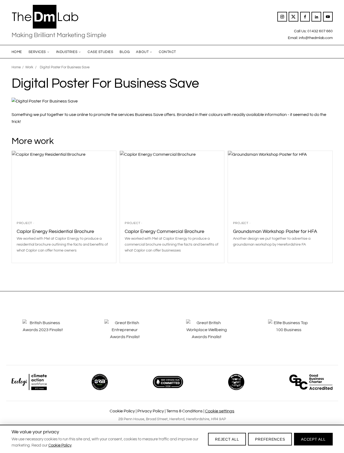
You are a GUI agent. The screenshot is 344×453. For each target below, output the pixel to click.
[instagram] (282, 17)
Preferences (270, 439)
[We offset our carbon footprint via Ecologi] (29, 382)
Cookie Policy (122, 411)
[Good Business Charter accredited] (311, 382)
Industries (66, 52)
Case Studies (100, 52)
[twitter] (293, 17)
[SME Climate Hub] (168, 382)
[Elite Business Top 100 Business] (295, 333)
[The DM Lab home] (59, 17)
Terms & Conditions (184, 411)
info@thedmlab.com (316, 38)
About (142, 52)
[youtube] (328, 17)
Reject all (227, 439)
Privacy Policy (150, 411)
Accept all (313, 439)
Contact (167, 52)
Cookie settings (219, 411)
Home (17, 52)
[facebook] (305, 17)
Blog (125, 52)
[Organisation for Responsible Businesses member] (100, 382)
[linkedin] (316, 17)
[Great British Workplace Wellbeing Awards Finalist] (213, 333)
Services (37, 52)
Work (29, 67)
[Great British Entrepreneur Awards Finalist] (131, 333)
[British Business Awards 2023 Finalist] (49, 333)
